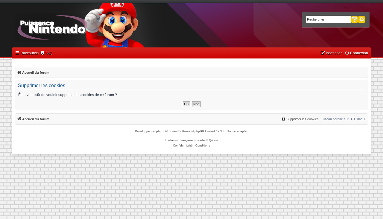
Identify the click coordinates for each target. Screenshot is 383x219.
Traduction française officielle (185, 140)
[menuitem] (46, 53)
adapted (242, 131)
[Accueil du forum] (69, 26)
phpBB (161, 131)
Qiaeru (213, 140)
